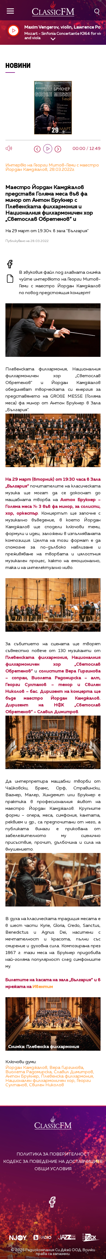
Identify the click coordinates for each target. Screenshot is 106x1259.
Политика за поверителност (53, 1154)
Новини (18, 65)
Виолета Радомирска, (29, 1072)
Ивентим (43, 987)
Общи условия (53, 1169)
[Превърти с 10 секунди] (37, 149)
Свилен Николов (46, 1085)
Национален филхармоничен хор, (40, 1081)
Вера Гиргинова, (66, 1068)
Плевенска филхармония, (67, 1076)
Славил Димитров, (74, 1072)
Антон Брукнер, (22, 1076)
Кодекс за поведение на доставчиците (53, 1162)
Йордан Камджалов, (26, 1068)
